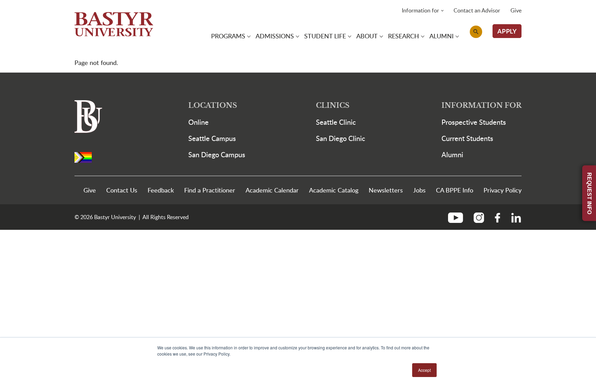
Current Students (467, 138)
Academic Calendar (272, 190)
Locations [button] (212, 105)
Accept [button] (424, 370)
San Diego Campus (216, 154)
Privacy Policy (503, 190)
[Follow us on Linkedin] (514, 217)
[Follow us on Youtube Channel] (458, 217)
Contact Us (121, 190)
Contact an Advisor (477, 10)
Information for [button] (420, 10)
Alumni (452, 154)
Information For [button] (481, 105)
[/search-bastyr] (476, 32)
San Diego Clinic (340, 138)
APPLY (507, 31)
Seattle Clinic (336, 122)
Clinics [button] (332, 105)
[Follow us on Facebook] (497, 217)
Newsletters (386, 190)
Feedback (161, 190)
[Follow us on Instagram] (478, 217)
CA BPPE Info (454, 190)
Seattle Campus (212, 138)
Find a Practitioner (209, 190)
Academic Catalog (333, 190)
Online (198, 122)
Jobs (419, 190)
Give (516, 10)
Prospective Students (473, 122)
